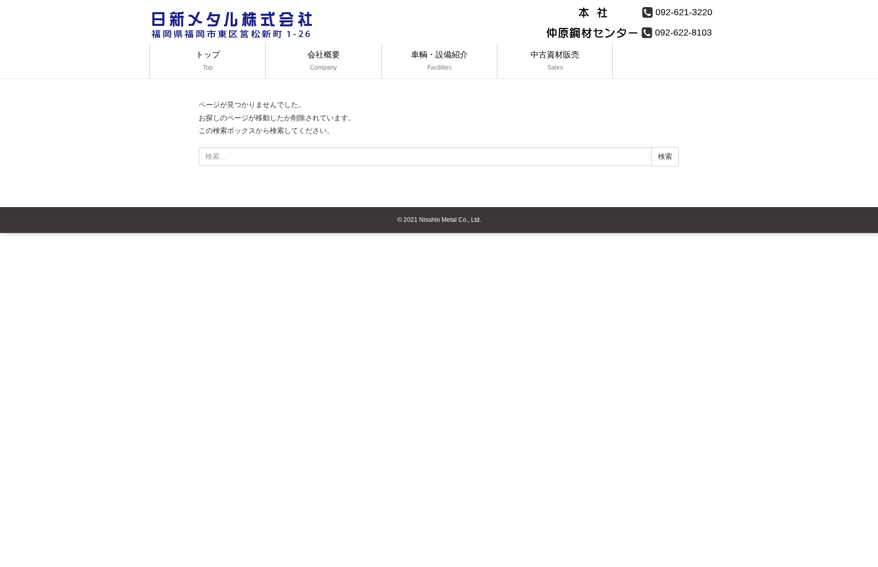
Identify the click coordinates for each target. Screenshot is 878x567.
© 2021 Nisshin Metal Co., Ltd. (439, 219)
